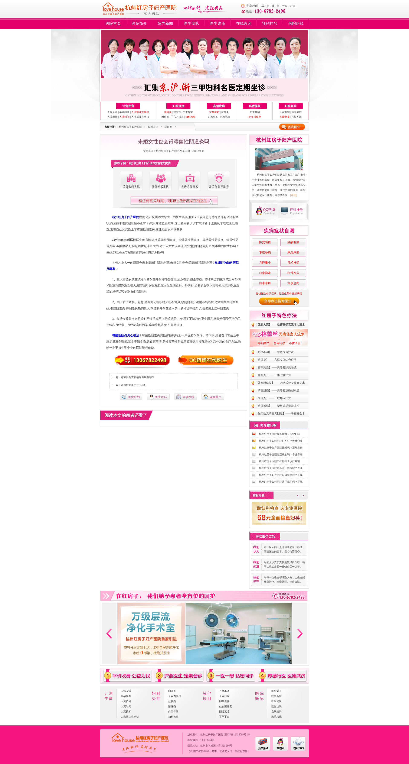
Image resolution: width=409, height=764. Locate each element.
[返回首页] (213, 399)
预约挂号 (269, 23)
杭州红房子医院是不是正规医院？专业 (280, 468)
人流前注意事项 (130, 716)
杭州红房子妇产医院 (130, 126)
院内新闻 (165, 23)
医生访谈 (217, 23)
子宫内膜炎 (177, 116)
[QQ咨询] (264, 211)
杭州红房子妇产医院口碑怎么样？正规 (280, 474)
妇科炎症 (178, 106)
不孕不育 (224, 716)
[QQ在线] (280, 749)
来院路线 (296, 23)
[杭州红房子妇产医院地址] (185, 399)
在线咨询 (243, 23)
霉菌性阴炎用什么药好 (134, 384)
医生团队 (191, 23)
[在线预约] (298, 749)
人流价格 (126, 701)
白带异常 (188, 112)
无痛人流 (112, 112)
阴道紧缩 (255, 112)
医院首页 (113, 23)
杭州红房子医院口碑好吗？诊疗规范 (279, 461)
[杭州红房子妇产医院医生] (160, 181)
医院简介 (139, 23)
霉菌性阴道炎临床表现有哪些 (137, 377)
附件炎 (165, 116)
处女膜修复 (225, 706)
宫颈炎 (225, 112)
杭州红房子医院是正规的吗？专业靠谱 (280, 454)
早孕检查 (124, 112)
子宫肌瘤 (284, 112)
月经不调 (296, 116)
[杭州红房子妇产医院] (279, 159)
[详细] (293, 195)
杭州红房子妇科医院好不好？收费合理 (280, 440)
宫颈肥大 (225, 116)
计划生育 (128, 106)
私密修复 (255, 106)
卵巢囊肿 (296, 112)
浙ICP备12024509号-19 (237, 734)
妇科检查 (173, 716)
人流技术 (126, 711)
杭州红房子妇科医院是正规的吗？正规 (280, 481)
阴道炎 (168, 126)
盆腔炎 (177, 112)
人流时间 (126, 706)
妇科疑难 (291, 106)
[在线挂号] (293, 211)
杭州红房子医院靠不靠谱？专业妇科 (279, 434)
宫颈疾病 (219, 106)
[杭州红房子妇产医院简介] (131, 181)
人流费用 (112, 116)
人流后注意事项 (140, 116)
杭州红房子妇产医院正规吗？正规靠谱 (280, 447)
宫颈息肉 (213, 116)
